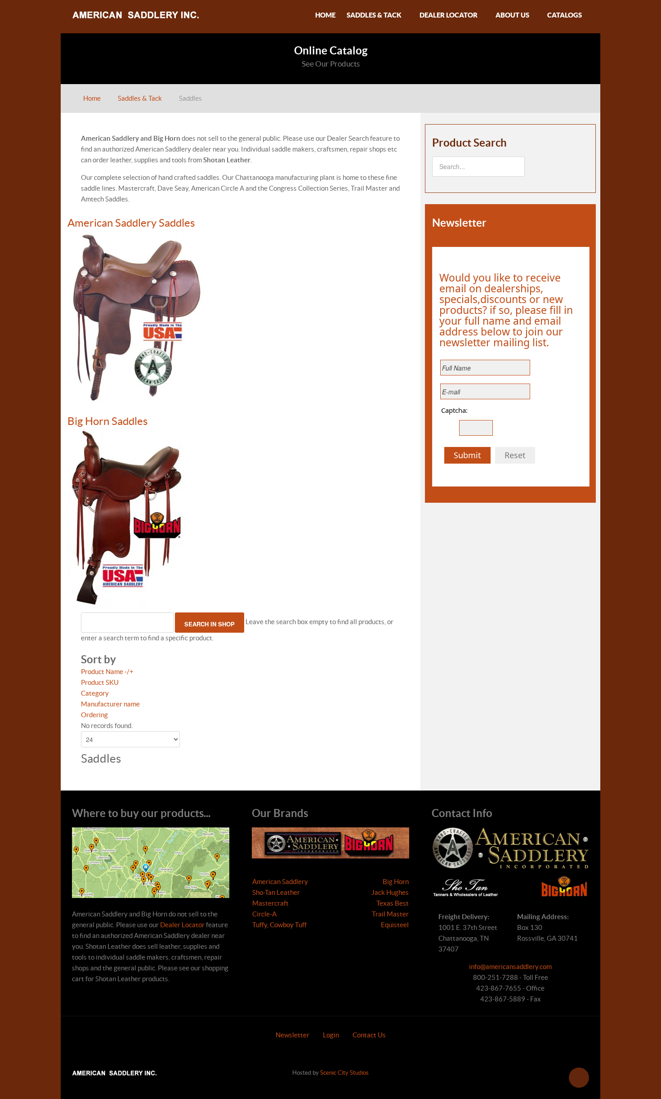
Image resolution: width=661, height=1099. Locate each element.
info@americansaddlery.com (510, 966)
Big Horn (396, 881)
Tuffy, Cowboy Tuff (279, 925)
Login (331, 1035)
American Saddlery (280, 881)
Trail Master (390, 914)
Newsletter (292, 1035)
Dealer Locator (182, 925)
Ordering (94, 715)
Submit (467, 455)
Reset (515, 455)
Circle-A (264, 914)
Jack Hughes (390, 892)
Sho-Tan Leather (276, 892)
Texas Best (392, 903)
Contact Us (369, 1035)
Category (95, 693)
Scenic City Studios (344, 1072)
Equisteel (395, 925)
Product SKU (100, 682)
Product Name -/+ (107, 671)
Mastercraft (270, 903)
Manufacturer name (110, 704)
